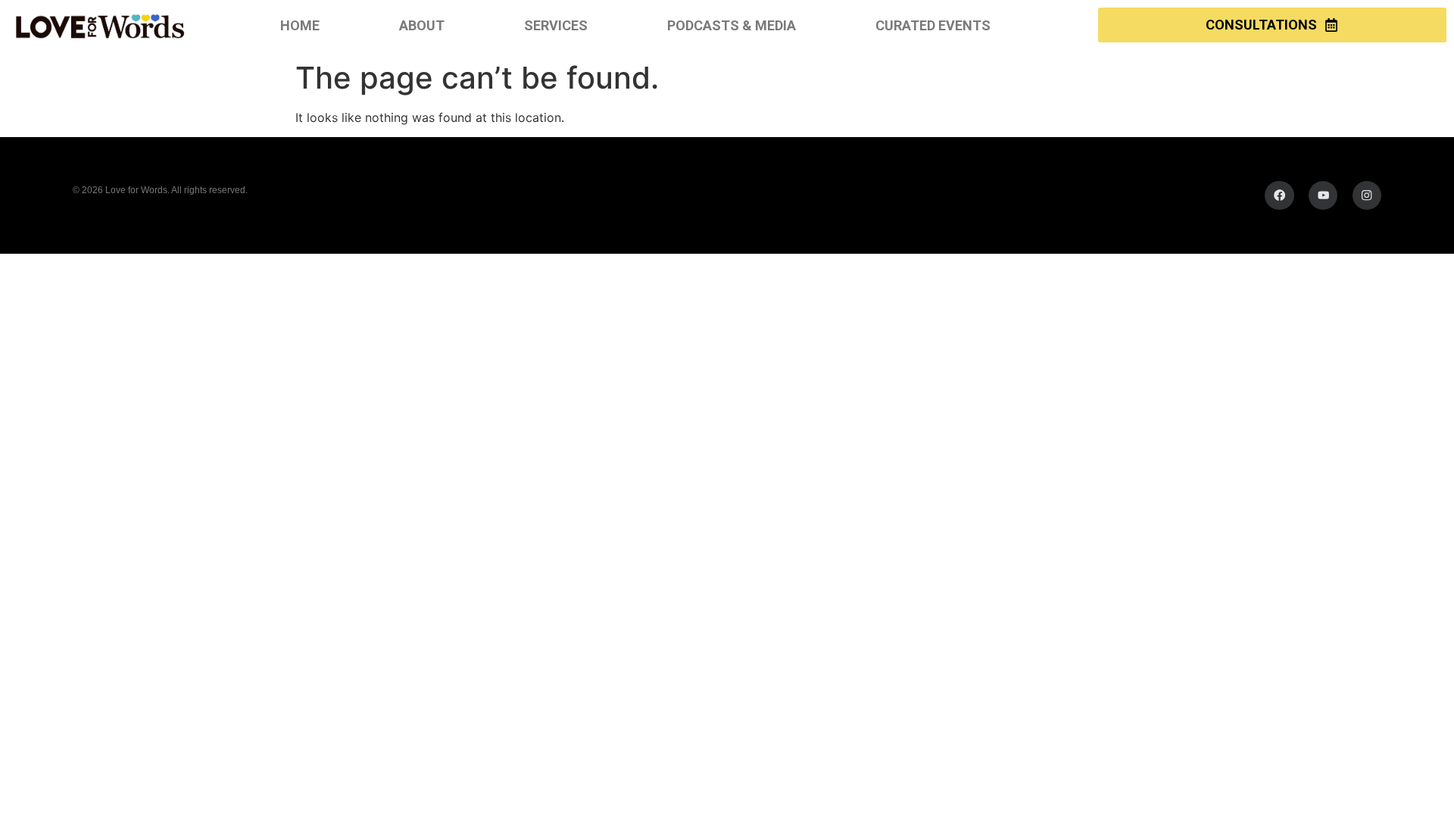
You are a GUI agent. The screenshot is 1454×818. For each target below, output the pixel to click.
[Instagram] (1367, 195)
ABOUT (422, 25)
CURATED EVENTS (933, 25)
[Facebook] (1279, 195)
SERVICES (556, 25)
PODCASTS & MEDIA (731, 25)
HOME (300, 25)
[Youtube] (1323, 195)
